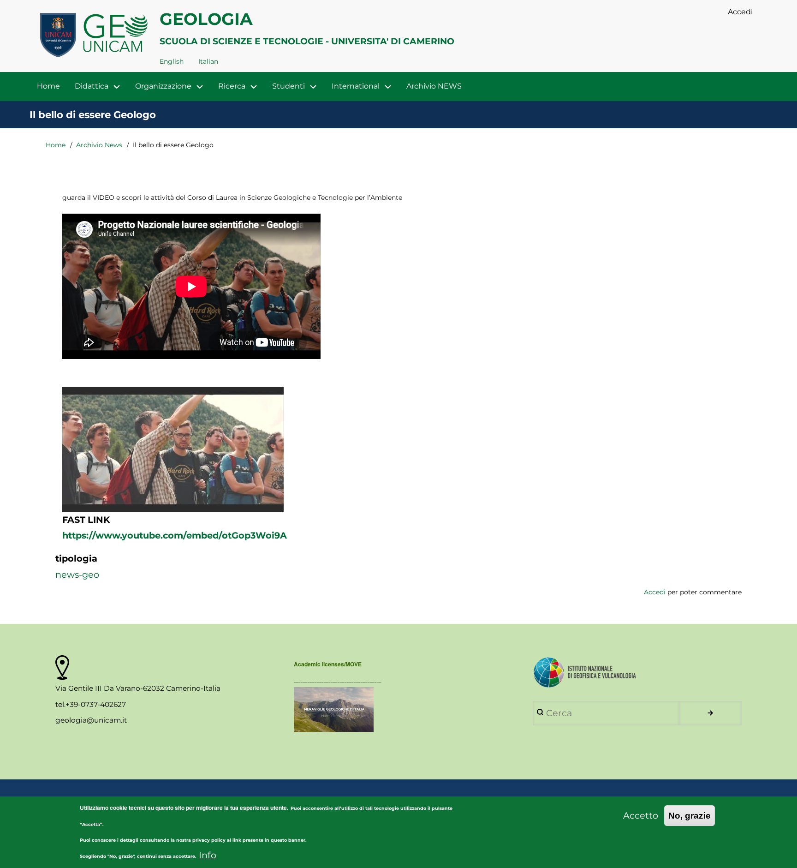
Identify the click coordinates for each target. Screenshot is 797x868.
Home (55, 145)
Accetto (640, 815)
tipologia (76, 558)
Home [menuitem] (48, 86)
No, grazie (689, 815)
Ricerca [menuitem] (231, 86)
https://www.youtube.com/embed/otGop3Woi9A (174, 535)
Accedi (655, 592)
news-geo (77, 574)
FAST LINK (86, 519)
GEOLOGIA (206, 19)
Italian (208, 61)
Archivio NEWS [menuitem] (434, 86)
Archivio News (99, 145)
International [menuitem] (356, 86)
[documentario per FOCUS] (398, 709)
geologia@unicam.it (91, 720)
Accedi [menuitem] (740, 11)
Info (207, 854)
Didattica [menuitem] (91, 86)
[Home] (94, 37)
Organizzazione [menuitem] (163, 86)
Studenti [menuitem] (288, 86)
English (172, 61)
